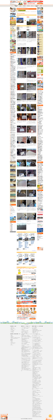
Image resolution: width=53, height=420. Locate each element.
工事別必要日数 (39, 136)
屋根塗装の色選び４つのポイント (39, 151)
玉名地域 (11, 228)
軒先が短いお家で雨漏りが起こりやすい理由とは (13, 115)
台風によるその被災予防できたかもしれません (40, 140)
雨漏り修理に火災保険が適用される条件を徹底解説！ (37, 416)
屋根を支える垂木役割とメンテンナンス (13, 143)
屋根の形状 (34, 366)
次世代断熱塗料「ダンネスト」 (39, 153)
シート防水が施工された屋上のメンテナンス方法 (13, 74)
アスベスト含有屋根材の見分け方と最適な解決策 (13, 116)
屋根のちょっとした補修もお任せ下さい (25, 332)
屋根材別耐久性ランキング (12, 124)
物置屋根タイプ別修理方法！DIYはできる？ (40, 191)
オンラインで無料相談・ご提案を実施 (25, 328)
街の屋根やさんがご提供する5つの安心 (16, 6)
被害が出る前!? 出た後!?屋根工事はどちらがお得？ (40, 170)
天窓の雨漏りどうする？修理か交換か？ (13, 151)
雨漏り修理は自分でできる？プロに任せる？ (13, 59)
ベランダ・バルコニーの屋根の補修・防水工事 (26, 342)
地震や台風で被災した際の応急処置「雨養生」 (13, 94)
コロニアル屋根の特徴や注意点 (39, 122)
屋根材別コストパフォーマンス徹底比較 (13, 122)
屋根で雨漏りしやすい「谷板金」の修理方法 (13, 112)
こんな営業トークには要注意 (40, 173)
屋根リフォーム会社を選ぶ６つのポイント (40, 137)
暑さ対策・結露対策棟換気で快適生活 (36, 371)
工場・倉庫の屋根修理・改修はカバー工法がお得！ (40, 194)
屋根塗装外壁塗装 (40, 51)
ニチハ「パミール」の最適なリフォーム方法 (36, 334)
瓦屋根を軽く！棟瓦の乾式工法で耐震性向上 (36, 375)
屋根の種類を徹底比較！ (39, 116)
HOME (17, 7)
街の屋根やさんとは (12, 327)
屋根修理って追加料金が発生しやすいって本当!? (40, 179)
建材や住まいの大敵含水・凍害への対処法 (13, 108)
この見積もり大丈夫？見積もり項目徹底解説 (40, 169)
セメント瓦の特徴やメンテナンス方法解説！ (13, 82)
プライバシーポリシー (13, 343)
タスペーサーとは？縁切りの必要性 (13, 71)
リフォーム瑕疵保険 (12, 330)
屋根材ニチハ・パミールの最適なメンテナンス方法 (40, 129)
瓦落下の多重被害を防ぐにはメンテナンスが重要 (40, 141)
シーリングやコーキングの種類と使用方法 (13, 91)
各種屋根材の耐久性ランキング (35, 395)
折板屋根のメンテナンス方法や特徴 (36, 352)
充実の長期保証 (12, 331)
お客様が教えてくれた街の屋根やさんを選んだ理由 (15, 337)
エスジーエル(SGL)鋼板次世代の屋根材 (13, 137)
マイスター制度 (12, 332)
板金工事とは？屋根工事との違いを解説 (13, 61)
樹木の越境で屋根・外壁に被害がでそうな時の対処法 (40, 180)
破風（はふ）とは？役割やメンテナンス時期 (13, 160)
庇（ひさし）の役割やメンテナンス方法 (13, 148)
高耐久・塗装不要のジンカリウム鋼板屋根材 (13, 140)
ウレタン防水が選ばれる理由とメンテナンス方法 (13, 73)
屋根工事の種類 (40, 32)
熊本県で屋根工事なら (13, 210)
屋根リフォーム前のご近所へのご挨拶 (40, 166)
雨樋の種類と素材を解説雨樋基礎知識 (13, 155)
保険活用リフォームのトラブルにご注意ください (40, 182)
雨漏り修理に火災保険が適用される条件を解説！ (40, 157)
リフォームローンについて (24, 352)
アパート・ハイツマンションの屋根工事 (40, 202)
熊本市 (11, 223)
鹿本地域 (11, 229)
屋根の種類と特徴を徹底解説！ (13, 54)
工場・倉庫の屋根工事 (40, 201)
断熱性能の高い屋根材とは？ (12, 152)
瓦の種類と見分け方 (34, 391)
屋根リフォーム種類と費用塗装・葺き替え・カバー (40, 118)
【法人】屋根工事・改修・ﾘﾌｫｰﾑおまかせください (40, 205)
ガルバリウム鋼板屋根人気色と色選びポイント (40, 97)
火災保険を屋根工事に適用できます (25, 341)
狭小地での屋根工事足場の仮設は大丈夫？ (40, 133)
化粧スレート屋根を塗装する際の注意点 (40, 128)
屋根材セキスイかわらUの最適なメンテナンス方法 (40, 131)
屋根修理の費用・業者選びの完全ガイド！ (13, 56)
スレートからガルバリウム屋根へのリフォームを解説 (40, 92)
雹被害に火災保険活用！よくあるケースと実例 (40, 158)
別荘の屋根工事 (23, 345)
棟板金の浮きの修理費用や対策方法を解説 (13, 62)
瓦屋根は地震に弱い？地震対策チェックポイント (40, 147)
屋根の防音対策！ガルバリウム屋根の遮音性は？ (40, 103)
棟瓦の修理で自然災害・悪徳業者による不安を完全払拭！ (38, 364)
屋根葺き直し (41, 46)
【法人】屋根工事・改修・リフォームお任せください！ (26, 346)
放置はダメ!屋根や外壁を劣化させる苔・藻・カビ (13, 127)
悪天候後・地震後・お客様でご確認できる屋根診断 (37, 330)
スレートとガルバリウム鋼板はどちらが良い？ (40, 90)
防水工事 (40, 44)
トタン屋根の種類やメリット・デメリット (40, 123)
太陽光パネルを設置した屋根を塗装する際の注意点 (26, 368)
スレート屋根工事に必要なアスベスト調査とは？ (13, 157)
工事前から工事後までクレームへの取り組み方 (40, 168)
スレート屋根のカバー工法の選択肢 (40, 119)
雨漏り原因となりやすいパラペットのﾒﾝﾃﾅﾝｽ (13, 76)
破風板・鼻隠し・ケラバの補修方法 (36, 356)
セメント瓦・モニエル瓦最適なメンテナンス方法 (13, 83)
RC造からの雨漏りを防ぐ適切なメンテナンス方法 (13, 146)
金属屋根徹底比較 (34, 397)
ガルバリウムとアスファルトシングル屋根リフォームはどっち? (13, 132)
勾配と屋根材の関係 (13, 109)
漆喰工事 (40, 39)
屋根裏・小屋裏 (12, 105)
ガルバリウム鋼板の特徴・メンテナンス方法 (36, 380)
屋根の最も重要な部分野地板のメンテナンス (13, 120)
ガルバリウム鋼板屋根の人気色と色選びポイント (37, 345)
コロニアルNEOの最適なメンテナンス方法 (40, 132)
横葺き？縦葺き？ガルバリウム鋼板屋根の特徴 (40, 100)
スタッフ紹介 (12, 207)
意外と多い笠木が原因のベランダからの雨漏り (13, 68)
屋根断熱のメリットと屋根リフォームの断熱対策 (13, 154)
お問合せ (11, 213)
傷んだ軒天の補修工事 (34, 387)
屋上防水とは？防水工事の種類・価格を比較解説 (13, 79)
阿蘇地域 (11, 230)
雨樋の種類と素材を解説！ (24, 367)
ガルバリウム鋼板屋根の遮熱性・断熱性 (40, 96)
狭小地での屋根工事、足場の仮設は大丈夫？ (36, 337)
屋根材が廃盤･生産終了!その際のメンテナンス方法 (37, 362)
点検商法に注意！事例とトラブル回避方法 (25, 335)
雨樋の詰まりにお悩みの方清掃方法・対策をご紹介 (40, 197)
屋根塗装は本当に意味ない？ (12, 58)
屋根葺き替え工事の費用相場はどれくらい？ (40, 111)
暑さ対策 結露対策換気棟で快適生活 (13, 106)
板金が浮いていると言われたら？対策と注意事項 (40, 177)
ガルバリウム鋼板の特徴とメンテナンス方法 (13, 138)
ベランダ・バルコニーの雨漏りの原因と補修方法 (13, 80)
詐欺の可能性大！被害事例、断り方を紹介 (40, 172)
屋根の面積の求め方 (13, 97)
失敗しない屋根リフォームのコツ (40, 108)
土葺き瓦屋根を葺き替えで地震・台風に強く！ (13, 85)
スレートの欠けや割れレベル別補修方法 (40, 121)
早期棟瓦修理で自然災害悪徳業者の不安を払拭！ (13, 86)
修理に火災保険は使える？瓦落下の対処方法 (40, 143)
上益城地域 (12, 224)
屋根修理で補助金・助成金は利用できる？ (40, 160)
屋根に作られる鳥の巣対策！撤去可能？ (40, 200)
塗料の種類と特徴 (40, 212)
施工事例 (19, 7)
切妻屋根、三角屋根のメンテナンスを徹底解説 (13, 102)
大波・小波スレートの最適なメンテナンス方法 (13, 88)
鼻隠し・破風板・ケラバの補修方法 (13, 65)
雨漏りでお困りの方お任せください (25, 331)
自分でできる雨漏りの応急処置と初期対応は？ (40, 156)
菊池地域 (11, 225)
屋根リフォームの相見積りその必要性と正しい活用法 (40, 165)
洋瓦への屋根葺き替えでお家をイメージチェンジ (13, 130)
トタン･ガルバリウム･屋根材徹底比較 (13, 134)
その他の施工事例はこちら (34, 265)
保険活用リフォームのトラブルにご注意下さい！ (37, 401)
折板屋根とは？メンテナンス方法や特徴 (40, 125)
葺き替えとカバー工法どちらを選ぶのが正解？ (40, 115)
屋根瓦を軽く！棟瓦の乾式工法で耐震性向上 (40, 146)
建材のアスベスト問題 (34, 379)
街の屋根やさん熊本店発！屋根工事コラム (14, 338)
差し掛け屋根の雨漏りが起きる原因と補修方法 (13, 104)
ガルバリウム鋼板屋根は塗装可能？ (40, 94)
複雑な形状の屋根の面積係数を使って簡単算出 (13, 98)
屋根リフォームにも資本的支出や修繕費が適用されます (26, 353)
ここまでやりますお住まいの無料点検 (37, 6)
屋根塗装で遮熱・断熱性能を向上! (40, 154)
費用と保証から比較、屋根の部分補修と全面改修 (40, 112)
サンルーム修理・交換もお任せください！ (40, 193)
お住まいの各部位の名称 (13, 55)
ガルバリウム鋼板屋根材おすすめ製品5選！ (40, 99)
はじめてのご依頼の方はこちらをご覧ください (26, 327)
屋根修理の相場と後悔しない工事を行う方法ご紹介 (26, 349)
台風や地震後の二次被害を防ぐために (40, 144)
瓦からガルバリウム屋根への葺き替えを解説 (40, 93)
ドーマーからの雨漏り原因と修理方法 (13, 149)
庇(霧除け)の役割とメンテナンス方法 (12, 89)
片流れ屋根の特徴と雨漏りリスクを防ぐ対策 (13, 101)
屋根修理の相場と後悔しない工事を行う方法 (40, 109)
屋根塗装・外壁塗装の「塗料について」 (36, 331)
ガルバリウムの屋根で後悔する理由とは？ (13, 135)
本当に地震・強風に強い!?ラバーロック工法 (36, 406)
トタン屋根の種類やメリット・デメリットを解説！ (37, 351)
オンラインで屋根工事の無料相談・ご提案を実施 (40, 163)
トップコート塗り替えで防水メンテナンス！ (13, 158)
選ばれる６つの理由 (12, 328)
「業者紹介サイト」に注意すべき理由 (40, 183)
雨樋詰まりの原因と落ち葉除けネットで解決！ (40, 198)
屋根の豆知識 (12, 121)
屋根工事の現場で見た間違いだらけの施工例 (40, 150)
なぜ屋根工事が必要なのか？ (40, 106)
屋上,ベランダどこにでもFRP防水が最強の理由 (13, 77)
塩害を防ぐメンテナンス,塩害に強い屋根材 (13, 125)
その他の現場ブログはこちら (33, 287)
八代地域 (11, 227)
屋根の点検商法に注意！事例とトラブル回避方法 (40, 176)
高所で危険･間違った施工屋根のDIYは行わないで (13, 141)
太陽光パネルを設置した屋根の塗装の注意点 (40, 126)
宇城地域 (11, 226)
